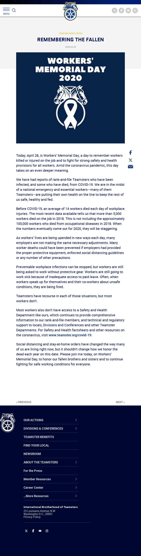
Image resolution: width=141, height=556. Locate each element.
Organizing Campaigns (105, 432)
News (79, 33)
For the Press (33, 471)
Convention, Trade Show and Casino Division (110, 473)
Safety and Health (102, 448)
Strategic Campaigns (104, 440)
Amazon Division (101, 440)
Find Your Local (36, 445)
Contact (95, 432)
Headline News (67, 33)
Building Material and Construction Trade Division (109, 456)
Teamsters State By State (108, 432)
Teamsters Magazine (105, 440)
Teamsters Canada (103, 457)
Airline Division (100, 432)
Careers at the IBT (102, 440)
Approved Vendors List (105, 465)
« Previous (23, 402)
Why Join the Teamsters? (107, 432)
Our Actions (100, 420)
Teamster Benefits (39, 437)
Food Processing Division (107, 490)
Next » (120, 402)
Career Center (102, 420)
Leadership (98, 440)
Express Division (101, 482)
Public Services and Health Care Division (112, 547)
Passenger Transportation (108, 539)
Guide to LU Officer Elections (109, 473)
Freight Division (100, 498)
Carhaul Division (101, 465)
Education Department (105, 440)
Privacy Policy (32, 517)
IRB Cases (97, 473)
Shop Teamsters (101, 448)
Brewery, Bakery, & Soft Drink (110, 448)
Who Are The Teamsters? (107, 432)
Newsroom (32, 454)
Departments (99, 457)
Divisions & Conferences (110, 420)
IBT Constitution (101, 465)
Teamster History (102, 448)
